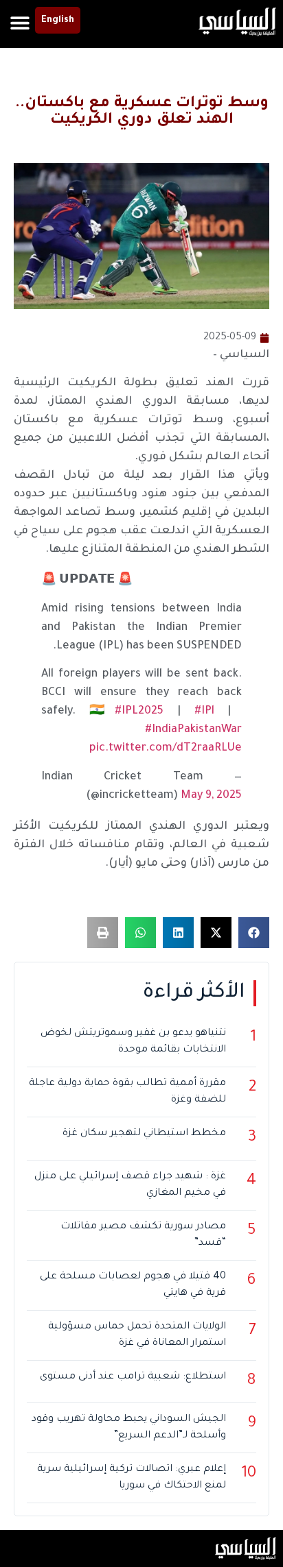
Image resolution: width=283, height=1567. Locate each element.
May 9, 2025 (211, 796)
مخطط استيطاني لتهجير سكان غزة (144, 1133)
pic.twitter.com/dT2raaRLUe (165, 748)
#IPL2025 (139, 711)
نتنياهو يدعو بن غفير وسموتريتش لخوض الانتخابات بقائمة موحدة (133, 1042)
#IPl (204, 711)
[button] (19, 22)
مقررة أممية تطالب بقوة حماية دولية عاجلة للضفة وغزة (127, 1092)
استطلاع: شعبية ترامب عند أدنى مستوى (133, 1377)
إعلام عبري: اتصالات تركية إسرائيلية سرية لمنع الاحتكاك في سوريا (131, 1478)
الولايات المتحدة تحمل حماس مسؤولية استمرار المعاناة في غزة (137, 1335)
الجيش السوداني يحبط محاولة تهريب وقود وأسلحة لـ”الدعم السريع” (129, 1428)
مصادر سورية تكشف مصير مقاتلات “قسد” (143, 1235)
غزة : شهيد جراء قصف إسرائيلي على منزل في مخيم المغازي (130, 1185)
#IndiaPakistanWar (193, 730)
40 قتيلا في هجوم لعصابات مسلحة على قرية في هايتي (133, 1285)
